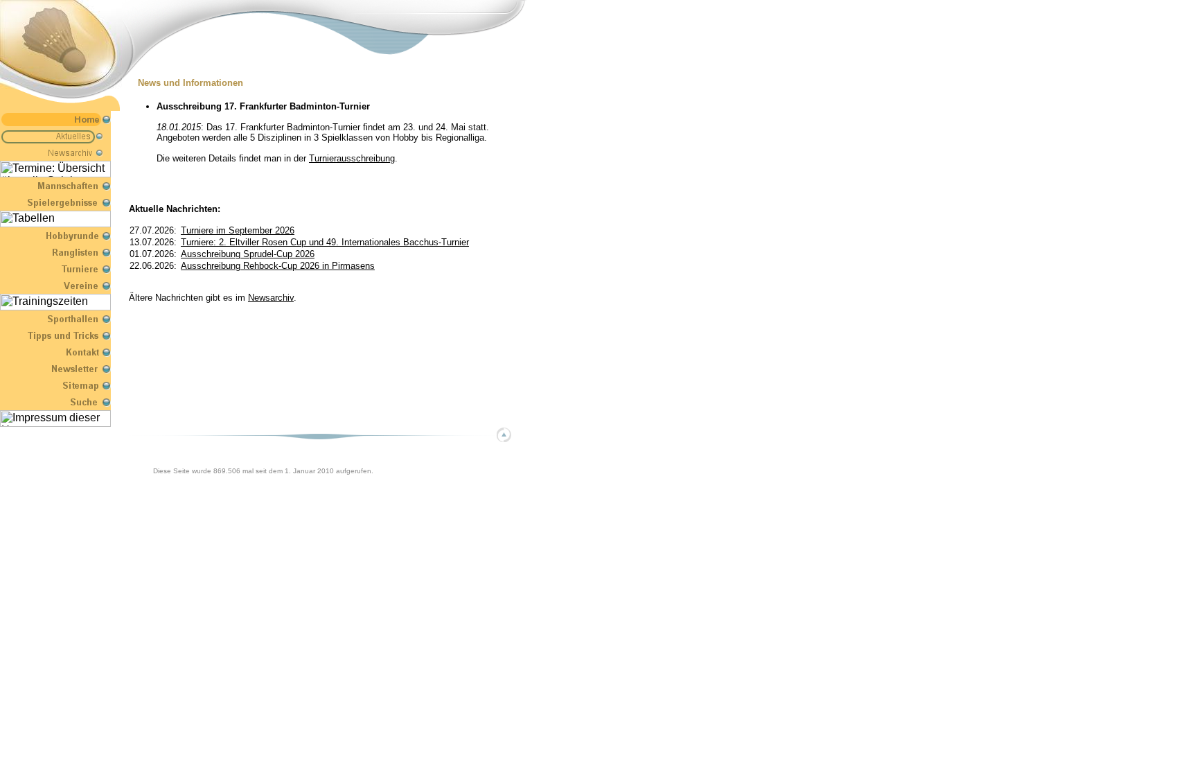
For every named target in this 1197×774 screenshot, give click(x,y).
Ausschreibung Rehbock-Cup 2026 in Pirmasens (278, 266)
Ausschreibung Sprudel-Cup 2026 (247, 254)
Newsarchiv (271, 297)
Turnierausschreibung (352, 158)
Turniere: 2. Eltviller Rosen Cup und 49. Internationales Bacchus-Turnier (325, 242)
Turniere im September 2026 (237, 230)
